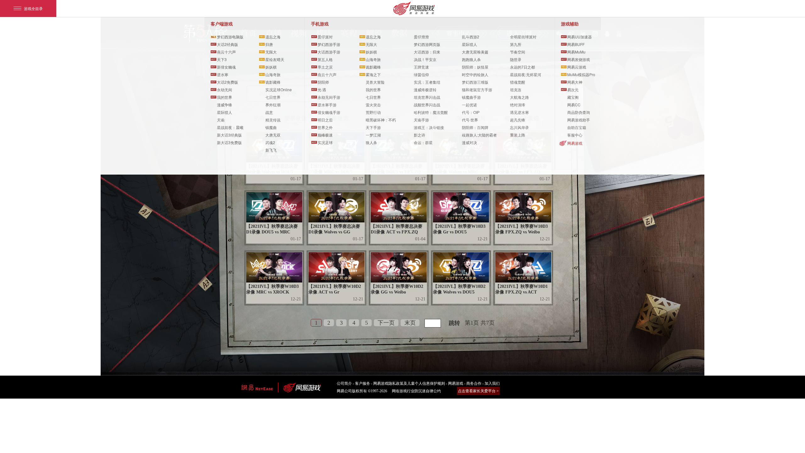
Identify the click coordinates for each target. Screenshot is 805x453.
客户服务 (362, 383)
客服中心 (574, 134)
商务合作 (473, 383)
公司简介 (344, 383)
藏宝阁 (573, 97)
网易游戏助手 (578, 119)
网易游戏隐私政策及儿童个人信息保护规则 (409, 383)
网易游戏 (574, 143)
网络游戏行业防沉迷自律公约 (416, 391)
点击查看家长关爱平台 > (478, 391)
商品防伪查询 (578, 112)
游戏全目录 (33, 8)
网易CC (573, 104)
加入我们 (492, 383)
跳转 (454, 323)
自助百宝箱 (576, 127)
